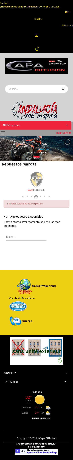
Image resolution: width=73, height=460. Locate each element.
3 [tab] (32, 197)
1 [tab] (23, 197)
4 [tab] (36, 197)
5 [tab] (41, 197)
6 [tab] (45, 197)
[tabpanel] (36, 181)
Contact (4, 3)
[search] (63, 89)
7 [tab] (50, 197)
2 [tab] (28, 197)
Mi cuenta (67, 25)
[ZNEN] (36, 181)
